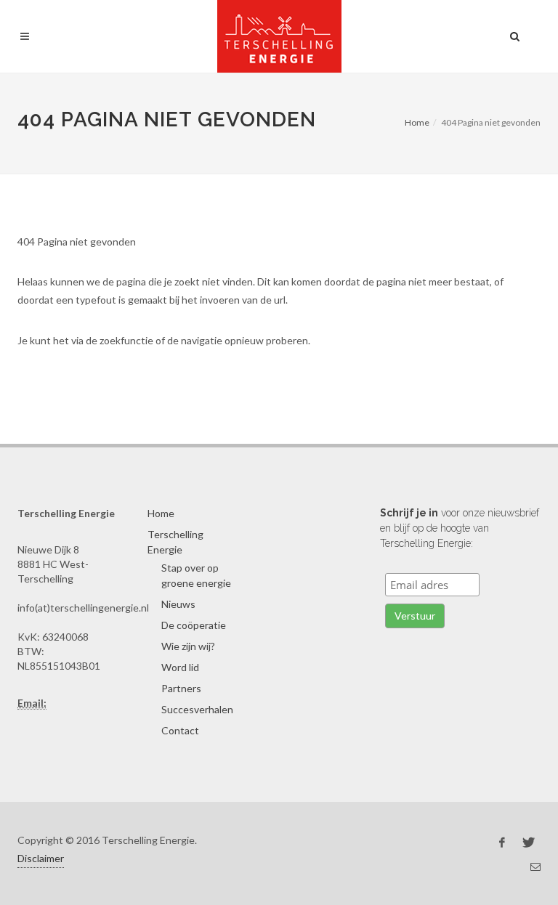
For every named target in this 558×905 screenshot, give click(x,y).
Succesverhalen (197, 709)
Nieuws (178, 604)
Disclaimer (40, 858)
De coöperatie (193, 625)
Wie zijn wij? (188, 646)
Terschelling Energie (175, 542)
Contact (180, 730)
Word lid (180, 667)
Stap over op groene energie (196, 575)
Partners (181, 688)
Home (417, 122)
